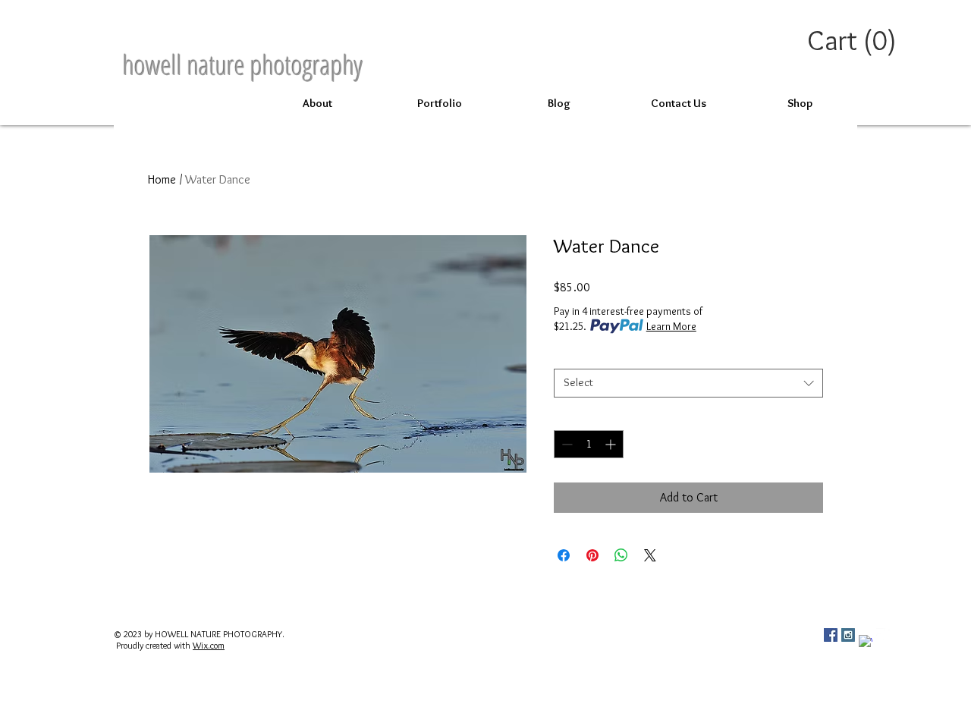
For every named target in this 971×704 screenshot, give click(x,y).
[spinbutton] (588, 444)
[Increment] (611, 444)
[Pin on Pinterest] (592, 555)
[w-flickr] (883, 635)
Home (162, 179)
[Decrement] (565, 444)
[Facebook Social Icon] (830, 635)
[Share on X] (650, 555)
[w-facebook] (865, 642)
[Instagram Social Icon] (848, 635)
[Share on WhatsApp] (621, 555)
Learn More (671, 326)
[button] (854, 40)
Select (571, 356)
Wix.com (209, 645)
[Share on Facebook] (564, 555)
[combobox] (688, 383)
